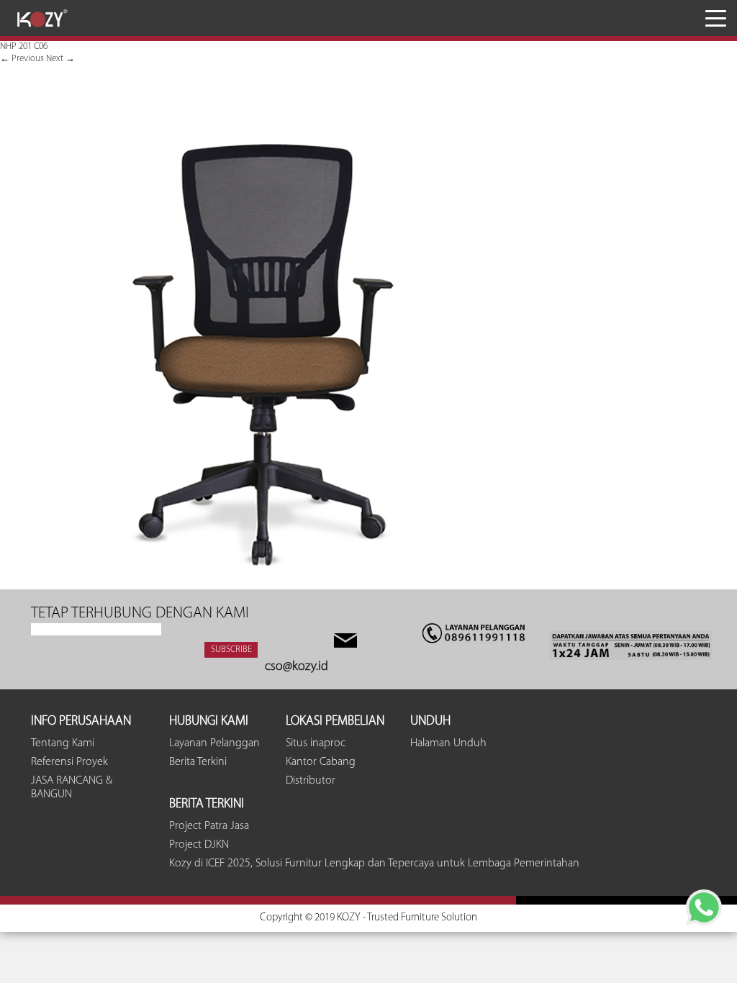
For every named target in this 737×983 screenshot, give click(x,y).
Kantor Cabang (321, 762)
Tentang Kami (62, 743)
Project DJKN (199, 845)
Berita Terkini (198, 762)
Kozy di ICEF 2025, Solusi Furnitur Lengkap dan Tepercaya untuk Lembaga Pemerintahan (374, 863)
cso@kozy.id (296, 667)
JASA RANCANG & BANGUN (71, 787)
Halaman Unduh (448, 743)
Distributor (310, 781)
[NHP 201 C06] (260, 583)
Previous (22, 58)
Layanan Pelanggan (214, 743)
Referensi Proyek (69, 762)
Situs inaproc (315, 743)
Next (60, 58)
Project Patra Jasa (209, 826)
